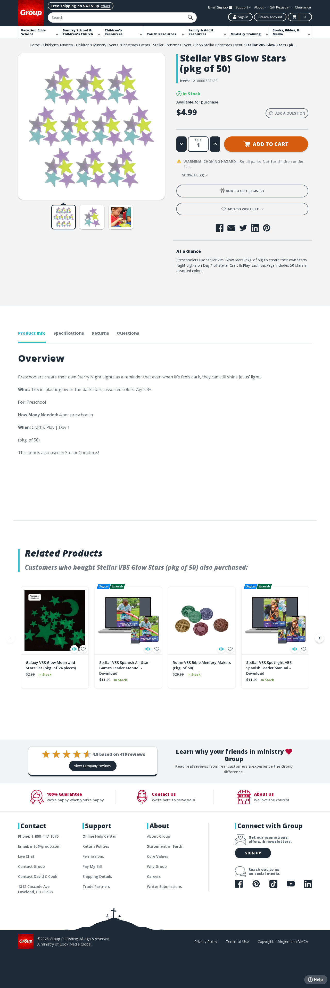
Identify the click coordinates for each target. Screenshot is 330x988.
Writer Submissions (164, 886)
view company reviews (92, 765)
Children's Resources (113, 32)
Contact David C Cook (37, 876)
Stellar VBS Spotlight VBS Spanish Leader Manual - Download (269, 668)
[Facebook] (220, 228)
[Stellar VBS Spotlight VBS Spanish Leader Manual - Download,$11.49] (275, 620)
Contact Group (31, 866)
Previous (10, 638)
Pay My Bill (92, 866)
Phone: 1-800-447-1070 (38, 836)
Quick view (74, 649)
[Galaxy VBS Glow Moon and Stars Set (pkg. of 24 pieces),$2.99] (54, 620)
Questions (128, 333)
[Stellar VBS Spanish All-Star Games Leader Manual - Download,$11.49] (128, 620)
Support (242, 7)
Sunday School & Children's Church (78, 32)
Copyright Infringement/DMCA (283, 941)
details (105, 6)
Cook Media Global (75, 944)
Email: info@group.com (39, 846)
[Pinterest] (267, 228)
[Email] (231, 228)
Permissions (93, 856)
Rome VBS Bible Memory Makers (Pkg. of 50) (202, 665)
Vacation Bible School (33, 32)
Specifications (68, 333)
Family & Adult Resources (200, 32)
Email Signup (218, 7)
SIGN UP (253, 853)
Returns (100, 333)
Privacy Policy (205, 941)
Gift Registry (280, 7)
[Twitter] (243, 228)
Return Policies (95, 846)
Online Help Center (99, 836)
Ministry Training (245, 34)
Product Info (32, 333)
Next (319, 638)
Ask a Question (290, 113)
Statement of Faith (164, 846)
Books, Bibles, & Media (286, 32)
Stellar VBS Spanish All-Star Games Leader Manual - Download (124, 668)
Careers (154, 876)
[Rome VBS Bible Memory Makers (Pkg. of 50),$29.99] (201, 620)
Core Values (157, 856)
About (259, 7)
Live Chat (26, 856)
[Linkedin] (255, 228)
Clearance (303, 7)
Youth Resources (161, 34)
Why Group (157, 866)
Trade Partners (96, 886)
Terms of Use (237, 941)
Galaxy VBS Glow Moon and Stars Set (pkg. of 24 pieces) (51, 665)
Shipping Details (97, 876)
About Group (158, 836)
